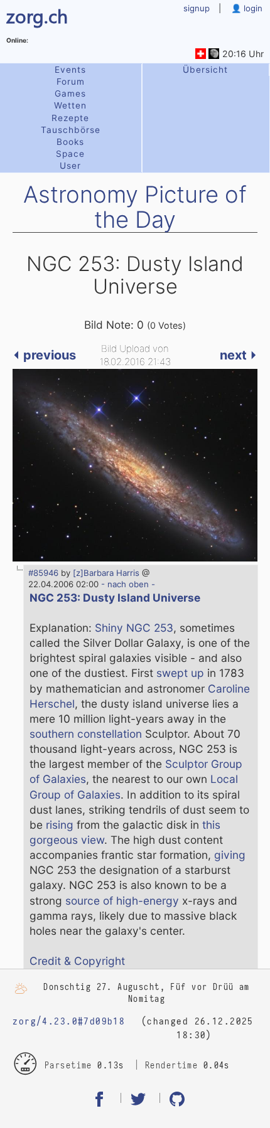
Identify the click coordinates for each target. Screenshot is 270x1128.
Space (70, 154)
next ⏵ (238, 355)
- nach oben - (127, 584)
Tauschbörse (70, 130)
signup (196, 8)
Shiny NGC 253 (134, 627)
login (251, 8)
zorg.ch (37, 15)
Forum (71, 82)
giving (230, 854)
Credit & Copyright (77, 960)
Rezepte (70, 118)
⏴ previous (44, 355)
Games (70, 93)
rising (59, 824)
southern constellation (86, 733)
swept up (180, 672)
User (70, 166)
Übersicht (205, 70)
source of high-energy (122, 900)
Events (70, 70)
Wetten (70, 105)
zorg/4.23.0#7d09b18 (69, 1021)
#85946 (43, 573)
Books (70, 142)
